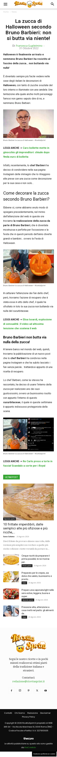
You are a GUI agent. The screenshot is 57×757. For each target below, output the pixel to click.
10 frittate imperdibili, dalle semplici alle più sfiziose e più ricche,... (25, 528)
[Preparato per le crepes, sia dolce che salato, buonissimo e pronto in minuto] (11, 576)
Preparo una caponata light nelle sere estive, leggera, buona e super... (38, 593)
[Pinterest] (28, 691)
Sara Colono (8, 536)
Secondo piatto (9, 519)
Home (6, 11)
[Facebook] (11, 691)
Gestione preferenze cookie (44, 754)
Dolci (24, 583)
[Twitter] (37, 691)
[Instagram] (20, 691)
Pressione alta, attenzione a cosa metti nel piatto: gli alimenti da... (38, 610)
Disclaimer (45, 713)
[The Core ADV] (28, 739)
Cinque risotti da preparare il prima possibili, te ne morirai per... (36, 558)
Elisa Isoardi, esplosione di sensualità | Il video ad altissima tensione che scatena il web (27, 324)
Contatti (8, 713)
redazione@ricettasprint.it (28, 681)
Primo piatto (27, 566)
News (14, 11)
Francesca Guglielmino (29, 45)
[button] (5, 4)
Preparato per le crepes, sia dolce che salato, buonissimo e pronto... (37, 576)
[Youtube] (45, 691)
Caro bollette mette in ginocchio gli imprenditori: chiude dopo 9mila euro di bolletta (26, 152)
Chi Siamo (20, 713)
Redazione (32, 713)
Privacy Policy (28, 716)
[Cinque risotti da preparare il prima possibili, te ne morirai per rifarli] (11, 559)
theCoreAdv (30, 747)
